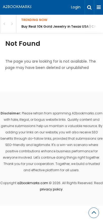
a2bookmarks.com (32, 183)
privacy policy (51, 189)
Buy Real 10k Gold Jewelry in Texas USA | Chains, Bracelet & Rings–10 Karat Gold (62, 26)
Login (76, 7)
